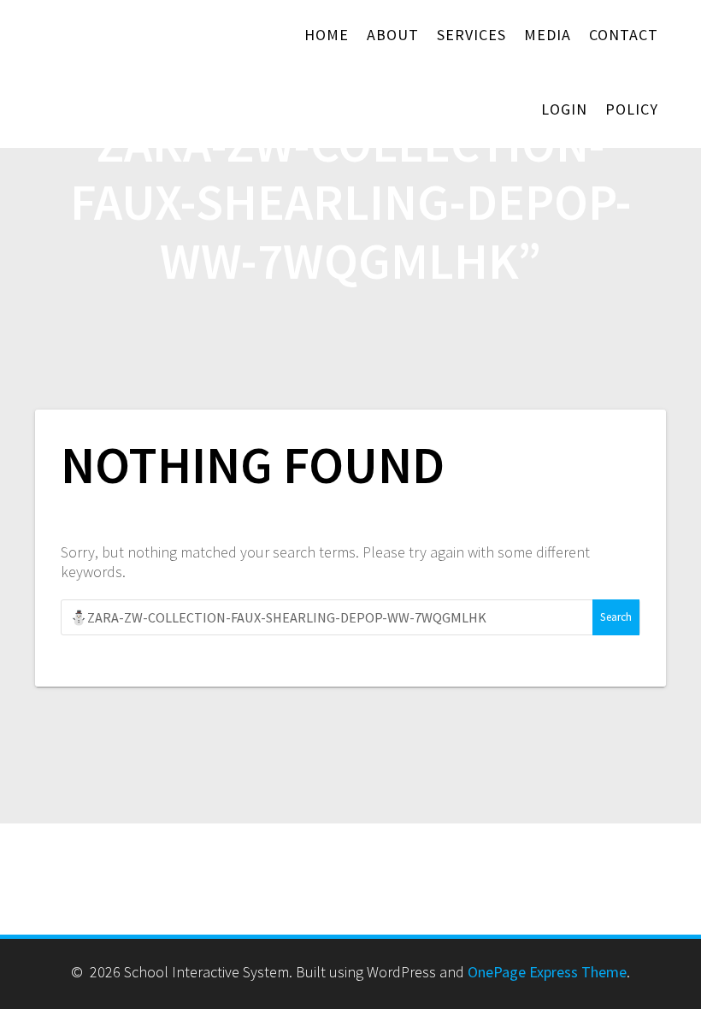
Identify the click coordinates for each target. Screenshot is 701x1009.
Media (547, 34)
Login (564, 109)
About (393, 34)
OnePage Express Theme (547, 972)
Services (471, 34)
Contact (623, 34)
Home (326, 34)
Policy (631, 109)
